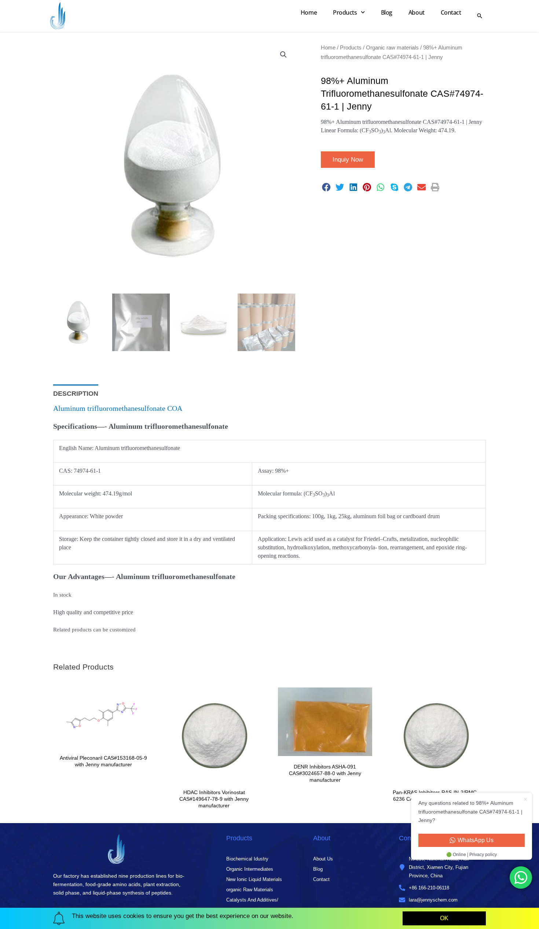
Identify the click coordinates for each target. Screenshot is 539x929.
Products (345, 12)
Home (309, 12)
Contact (451, 12)
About (416, 12)
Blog (386, 12)
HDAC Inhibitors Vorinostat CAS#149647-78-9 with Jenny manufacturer (214, 798)
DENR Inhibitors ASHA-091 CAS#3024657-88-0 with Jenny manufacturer (325, 773)
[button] (283, 54)
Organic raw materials (392, 47)
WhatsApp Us (476, 840)
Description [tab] (75, 393)
